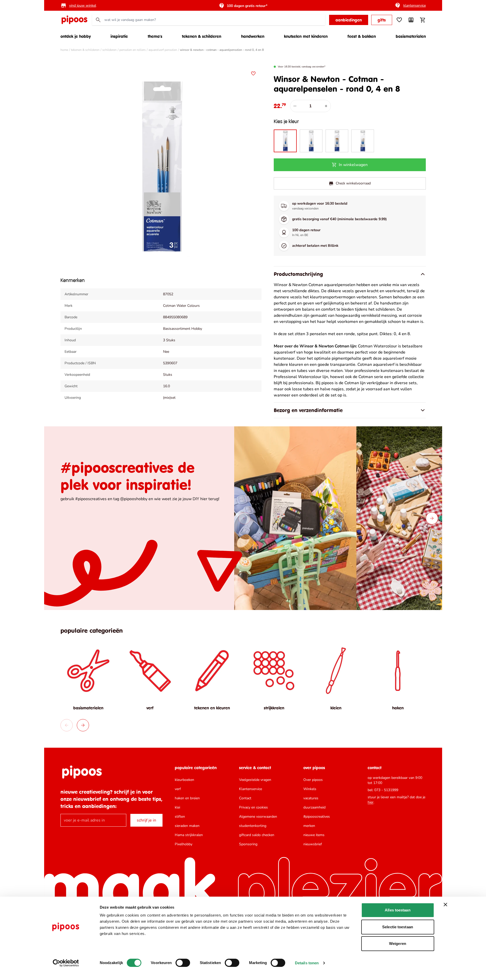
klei (177, 807)
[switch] (183, 963)
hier (370, 802)
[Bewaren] (253, 73)
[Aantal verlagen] (295, 106)
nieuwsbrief (312, 844)
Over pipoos (313, 779)
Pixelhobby (183, 844)
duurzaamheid (314, 807)
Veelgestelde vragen (255, 779)
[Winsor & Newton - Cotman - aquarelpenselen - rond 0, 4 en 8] (285, 141)
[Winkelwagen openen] (423, 20)
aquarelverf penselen (162, 50)
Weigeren (397, 943)
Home (64, 50)
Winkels (309, 789)
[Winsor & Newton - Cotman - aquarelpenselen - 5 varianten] (362, 141)
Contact (245, 798)
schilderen (109, 50)
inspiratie (119, 36)
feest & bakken (361, 36)
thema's (155, 36)
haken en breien (187, 798)
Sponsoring (248, 844)
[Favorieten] (399, 20)
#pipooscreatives (316, 816)
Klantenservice (250, 789)
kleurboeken (184, 779)
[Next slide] (432, 518)
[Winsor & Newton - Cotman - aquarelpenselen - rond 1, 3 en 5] (311, 141)
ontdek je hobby (75, 36)
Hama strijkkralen (189, 835)
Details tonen (307, 963)
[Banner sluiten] (445, 904)
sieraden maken (187, 825)
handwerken (252, 36)
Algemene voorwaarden (258, 816)
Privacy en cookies (253, 807)
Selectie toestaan (397, 927)
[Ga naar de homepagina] (74, 20)
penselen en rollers (132, 50)
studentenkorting (252, 825)
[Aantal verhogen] (326, 106)
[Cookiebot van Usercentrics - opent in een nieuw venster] (65, 963)
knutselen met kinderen (306, 36)
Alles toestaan (397, 910)
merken (309, 825)
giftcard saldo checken (256, 835)
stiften (180, 816)
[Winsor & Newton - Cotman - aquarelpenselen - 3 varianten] (337, 141)
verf (178, 789)
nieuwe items (314, 835)
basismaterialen (411, 36)
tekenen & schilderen (201, 36)
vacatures (310, 798)
